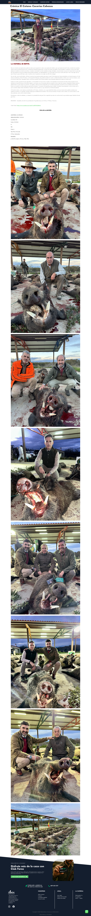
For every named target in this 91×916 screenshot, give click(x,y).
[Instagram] (9, 906)
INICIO (24, 2)
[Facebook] (13, 906)
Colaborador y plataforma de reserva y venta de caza (35, 886)
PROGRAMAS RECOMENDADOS (58, 2)
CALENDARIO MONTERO (44, 2)
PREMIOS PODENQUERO (80, 2)
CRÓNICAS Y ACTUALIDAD (33, 2)
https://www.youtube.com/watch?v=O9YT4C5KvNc (29, 105)
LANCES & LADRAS (69, 2)
